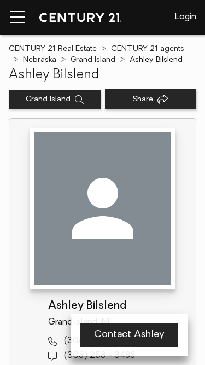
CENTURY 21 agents (147, 49)
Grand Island (93, 60)
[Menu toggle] (17, 17)
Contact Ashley (129, 335)
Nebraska (39, 60)
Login (185, 17)
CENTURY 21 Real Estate (53, 49)
